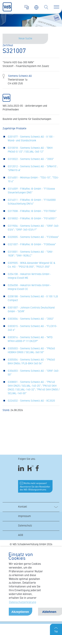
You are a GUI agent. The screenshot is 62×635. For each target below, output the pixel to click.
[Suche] (46, 7)
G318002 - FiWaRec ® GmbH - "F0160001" (32, 218)
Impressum (24, 516)
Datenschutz (25, 526)
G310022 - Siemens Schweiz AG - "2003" (31, 159)
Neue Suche (25, 38)
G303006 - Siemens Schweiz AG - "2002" (31, 319)
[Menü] (56, 7)
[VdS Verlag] (26, 7)
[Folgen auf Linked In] (21, 468)
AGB (20, 535)
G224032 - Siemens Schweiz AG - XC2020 (31, 401)
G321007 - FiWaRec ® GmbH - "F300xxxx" (32, 244)
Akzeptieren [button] (20, 612)
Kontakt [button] (22, 507)
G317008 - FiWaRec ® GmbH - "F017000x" (32, 211)
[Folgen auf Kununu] (30, 468)
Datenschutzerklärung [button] (22, 602)
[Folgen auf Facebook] (38, 468)
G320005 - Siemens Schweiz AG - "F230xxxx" (33, 237)
